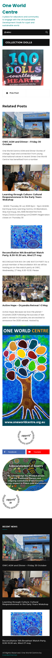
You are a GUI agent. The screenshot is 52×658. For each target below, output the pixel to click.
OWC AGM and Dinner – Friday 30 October (21, 143)
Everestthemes (9, 655)
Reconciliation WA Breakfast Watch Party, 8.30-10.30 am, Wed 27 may (23, 254)
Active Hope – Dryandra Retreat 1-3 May (25, 305)
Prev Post (14, 93)
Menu (8, 32)
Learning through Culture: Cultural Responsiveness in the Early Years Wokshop (22, 197)
